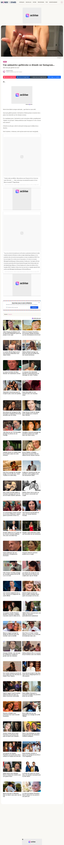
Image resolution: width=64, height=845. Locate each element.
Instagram (59, 57)
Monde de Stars (9, 70)
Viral (5, 61)
